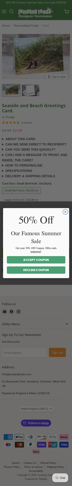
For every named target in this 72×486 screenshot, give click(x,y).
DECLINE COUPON (36, 270)
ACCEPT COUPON (36, 260)
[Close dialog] (65, 211)
